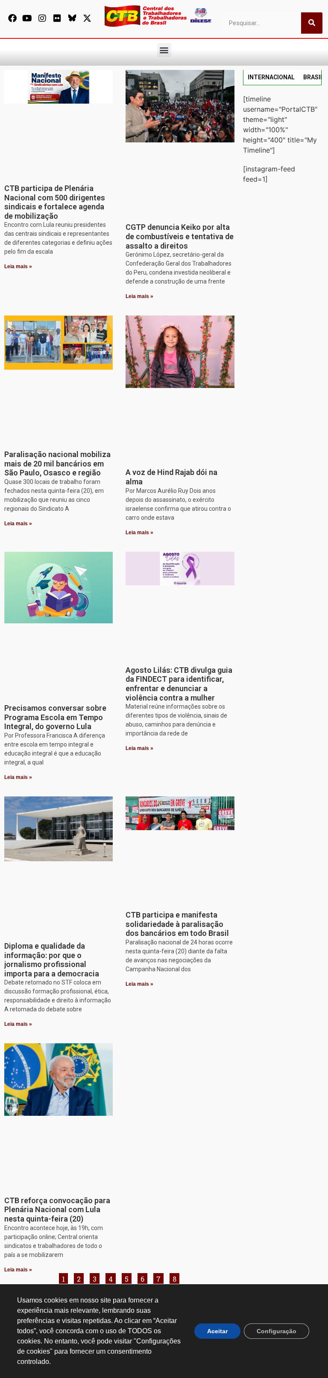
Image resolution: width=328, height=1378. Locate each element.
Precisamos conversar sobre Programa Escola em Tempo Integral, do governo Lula (55, 717)
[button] (164, 50)
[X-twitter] (87, 18)
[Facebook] (12, 18)
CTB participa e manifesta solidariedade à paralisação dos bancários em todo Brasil (177, 924)
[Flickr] (57, 18)
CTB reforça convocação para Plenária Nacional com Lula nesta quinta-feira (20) (57, 1209)
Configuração (276, 1331)
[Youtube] (27, 18)
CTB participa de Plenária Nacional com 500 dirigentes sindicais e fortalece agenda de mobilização (54, 202)
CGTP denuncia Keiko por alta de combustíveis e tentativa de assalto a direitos (180, 236)
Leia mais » (18, 266)
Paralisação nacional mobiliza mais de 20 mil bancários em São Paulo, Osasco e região (57, 463)
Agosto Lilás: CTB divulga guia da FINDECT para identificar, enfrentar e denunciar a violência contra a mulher (179, 684)
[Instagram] (42, 18)
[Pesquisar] (311, 23)
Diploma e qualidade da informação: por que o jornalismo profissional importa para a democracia (51, 959)
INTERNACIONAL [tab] (271, 77)
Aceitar (217, 1331)
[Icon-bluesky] (72, 18)
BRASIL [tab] (313, 77)
